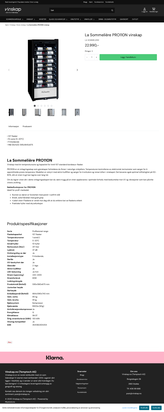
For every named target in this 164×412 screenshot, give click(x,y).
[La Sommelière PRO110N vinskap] (43, 69)
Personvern (82, 388)
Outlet (135, 19)
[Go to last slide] (9, 112)
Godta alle (156, 408)
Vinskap (13, 25)
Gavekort (124, 19)
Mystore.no (10, 402)
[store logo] (13, 10)
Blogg (85, 2)
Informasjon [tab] (14, 126)
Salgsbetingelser (82, 384)
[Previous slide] (9, 70)
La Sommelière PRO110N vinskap (38, 25)
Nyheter (42, 19)
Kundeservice (99, 2)
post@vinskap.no (22, 394)
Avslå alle (144, 408)
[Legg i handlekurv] (128, 57)
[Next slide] (77, 70)
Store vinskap (21, 25)
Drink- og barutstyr (107, 19)
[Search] (112, 10)
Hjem (91, 2)
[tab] (35, 106)
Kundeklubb (110, 2)
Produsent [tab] (27, 126)
